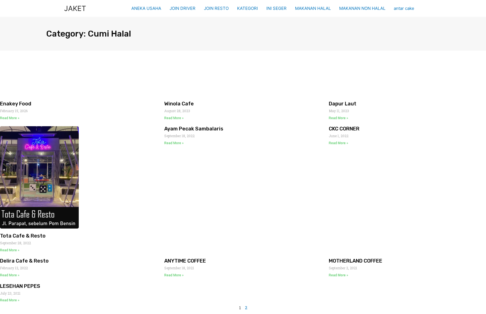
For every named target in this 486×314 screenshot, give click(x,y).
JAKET (75, 8)
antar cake (404, 8)
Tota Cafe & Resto (23, 236)
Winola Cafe (179, 104)
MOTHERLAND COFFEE (355, 261)
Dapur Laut (342, 104)
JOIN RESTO (216, 8)
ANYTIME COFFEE (185, 261)
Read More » (9, 118)
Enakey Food (15, 104)
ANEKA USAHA (146, 8)
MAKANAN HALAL (313, 8)
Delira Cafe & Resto (24, 261)
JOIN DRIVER (182, 8)
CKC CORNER (344, 129)
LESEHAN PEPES (20, 286)
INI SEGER (276, 8)
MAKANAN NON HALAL (362, 8)
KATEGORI (247, 8)
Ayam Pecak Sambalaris (193, 129)
